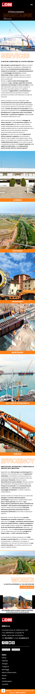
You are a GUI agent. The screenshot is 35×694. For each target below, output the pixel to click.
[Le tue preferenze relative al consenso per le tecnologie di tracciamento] (3, 690)
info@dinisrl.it (24, 638)
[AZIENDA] (17, 174)
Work (4, 678)
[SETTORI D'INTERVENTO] (17, 378)
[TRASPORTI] (17, 276)
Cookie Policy (15, 649)
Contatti (5, 684)
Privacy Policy (6, 649)
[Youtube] (9, 642)
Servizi (4, 675)
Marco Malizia (21, 693)
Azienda (5, 661)
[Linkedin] (13, 642)
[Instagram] (6, 642)
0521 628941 (9, 638)
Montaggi (5, 669)
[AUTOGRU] (17, 225)
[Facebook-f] (3, 642)
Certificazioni (6, 681)
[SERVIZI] (17, 428)
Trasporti (5, 667)
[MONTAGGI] (17, 327)
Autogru (5, 664)
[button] (31, 4)
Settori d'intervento (9, 672)
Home (4, 658)
